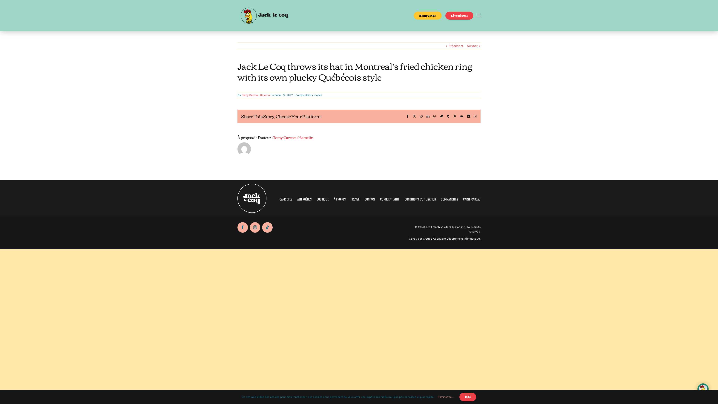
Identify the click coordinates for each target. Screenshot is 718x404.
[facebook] (242, 227)
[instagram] (255, 227)
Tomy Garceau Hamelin (256, 95)
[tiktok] (267, 227)
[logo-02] (264, 4)
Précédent (456, 46)
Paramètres (445, 396)
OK (468, 397)
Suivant (472, 46)
